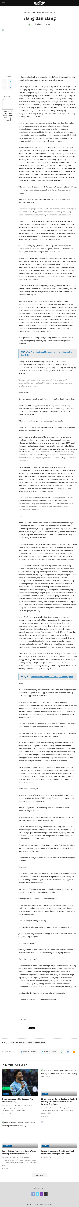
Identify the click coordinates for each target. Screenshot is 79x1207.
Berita (45, 1145)
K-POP (30, 1043)
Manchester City (40, 1043)
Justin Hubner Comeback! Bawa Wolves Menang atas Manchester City (19, 1152)
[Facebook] (4, 81)
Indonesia (7, 1145)
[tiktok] (46, 1194)
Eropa (6, 1093)
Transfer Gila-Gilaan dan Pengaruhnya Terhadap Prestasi (8, 116)
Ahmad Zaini (38, 24)
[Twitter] (10, 81)
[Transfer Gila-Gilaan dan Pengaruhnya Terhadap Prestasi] (7, 104)
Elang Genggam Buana (18, 1043)
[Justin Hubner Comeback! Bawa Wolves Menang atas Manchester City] (20, 1134)
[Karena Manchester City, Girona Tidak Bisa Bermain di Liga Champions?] (59, 1134)
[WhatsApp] (4, 87)
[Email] (73, 1051)
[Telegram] (10, 87)
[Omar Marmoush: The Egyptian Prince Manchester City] (20, 1082)
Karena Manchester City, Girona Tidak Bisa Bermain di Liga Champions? (57, 1152)
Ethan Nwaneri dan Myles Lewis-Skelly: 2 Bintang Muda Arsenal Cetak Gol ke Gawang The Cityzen (59, 1101)
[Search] (75, 3)
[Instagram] (41, 1194)
